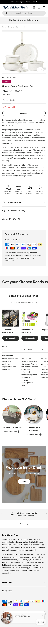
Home (4, 27)
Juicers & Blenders (12, 427)
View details (10, 338)
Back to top (24, 524)
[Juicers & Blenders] (12, 414)
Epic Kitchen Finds (9, 78)
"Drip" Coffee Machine (22, 616)
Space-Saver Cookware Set (16, 27)
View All (24, 481)
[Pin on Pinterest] (19, 219)
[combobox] (24, 13)
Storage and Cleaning (33, 429)
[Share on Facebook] (14, 219)
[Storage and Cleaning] (33, 414)
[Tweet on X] (9, 219)
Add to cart (24, 113)
